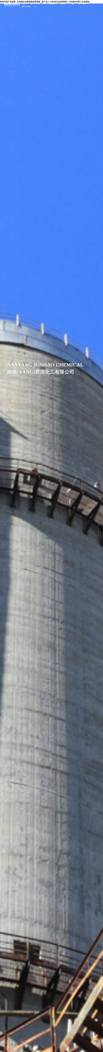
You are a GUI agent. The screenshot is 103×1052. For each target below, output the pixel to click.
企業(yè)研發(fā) (83, 3)
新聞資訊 (63, 3)
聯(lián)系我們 (26, 6)
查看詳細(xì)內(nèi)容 (14, 382)
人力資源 (71, 3)
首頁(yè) (24, 3)
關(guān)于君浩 (35, 3)
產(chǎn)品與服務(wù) (50, 3)
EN (35, 6)
